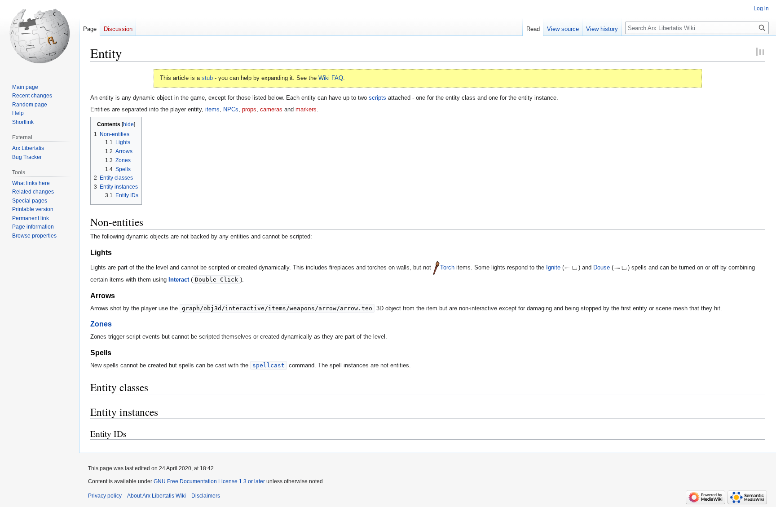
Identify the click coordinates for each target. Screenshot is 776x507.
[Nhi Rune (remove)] (617, 267)
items (212, 109)
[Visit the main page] (39, 36)
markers (306, 109)
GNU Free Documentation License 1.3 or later (209, 481)
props (249, 109)
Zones (101, 324)
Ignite (553, 267)
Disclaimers (205, 496)
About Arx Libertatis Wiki (156, 496)
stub (207, 78)
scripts (377, 97)
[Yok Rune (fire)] (574, 267)
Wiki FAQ (330, 78)
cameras (271, 109)
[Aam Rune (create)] (567, 267)
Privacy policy (105, 496)
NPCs (230, 109)
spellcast (268, 365)
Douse (601, 267)
